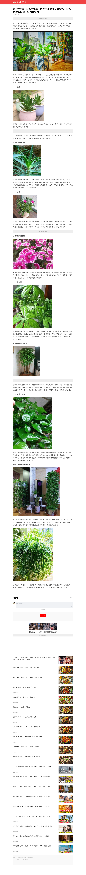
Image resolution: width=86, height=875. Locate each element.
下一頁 (43, 615)
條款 (23, 859)
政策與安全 (19, 859)
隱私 (25, 859)
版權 (27, 859)
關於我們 (15, 859)
